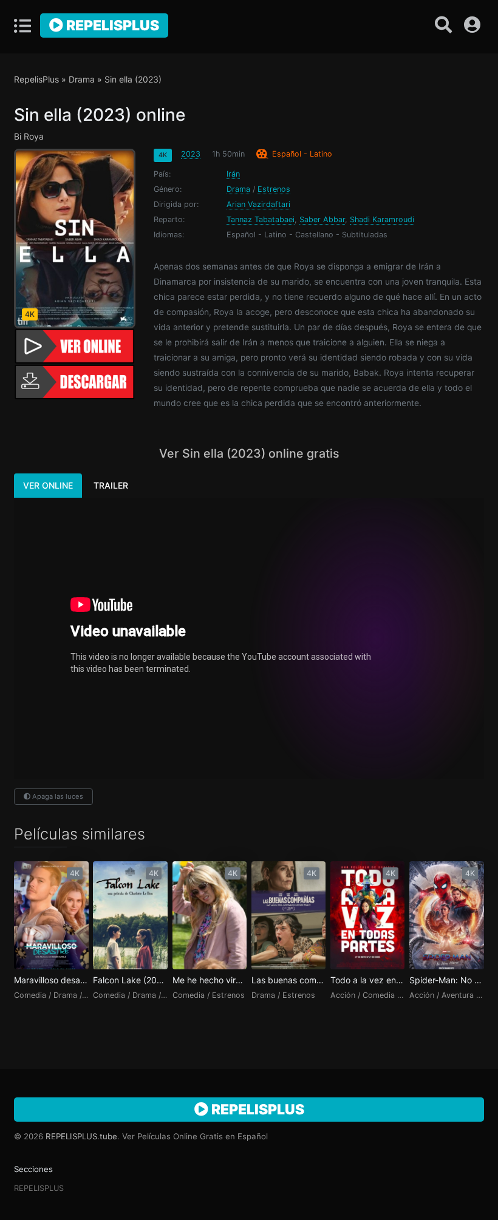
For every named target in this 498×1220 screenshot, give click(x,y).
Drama (82, 79)
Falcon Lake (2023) (130, 980)
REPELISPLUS (39, 1188)
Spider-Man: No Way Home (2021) (446, 980)
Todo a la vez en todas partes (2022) (367, 980)
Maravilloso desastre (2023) (51, 980)
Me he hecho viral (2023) (209, 980)
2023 (190, 153)
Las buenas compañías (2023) (288, 980)
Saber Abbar (322, 219)
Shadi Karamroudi (382, 219)
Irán (233, 173)
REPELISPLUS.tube (81, 1136)
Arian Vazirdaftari (258, 204)
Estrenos (274, 189)
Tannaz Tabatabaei (261, 219)
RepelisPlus (111, 25)
